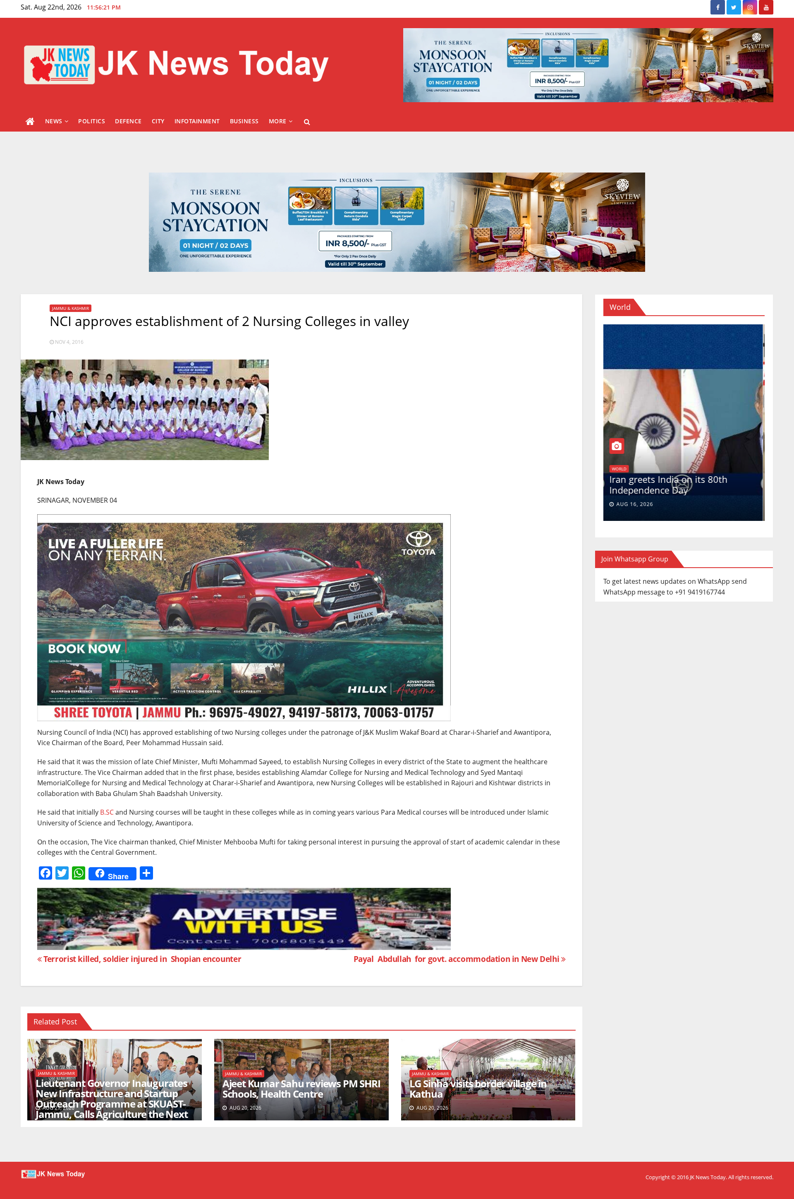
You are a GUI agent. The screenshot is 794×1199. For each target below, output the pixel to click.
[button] (307, 121)
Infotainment (197, 121)
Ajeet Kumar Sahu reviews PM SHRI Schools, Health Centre (301, 1089)
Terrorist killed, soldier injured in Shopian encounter (141, 958)
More (278, 121)
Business (244, 121)
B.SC (107, 812)
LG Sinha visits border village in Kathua (478, 1089)
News (53, 121)
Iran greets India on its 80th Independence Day (670, 484)
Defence (128, 121)
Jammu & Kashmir (70, 308)
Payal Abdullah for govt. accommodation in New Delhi (456, 958)
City (158, 121)
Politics (91, 121)
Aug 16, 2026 (636, 504)
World (621, 469)
